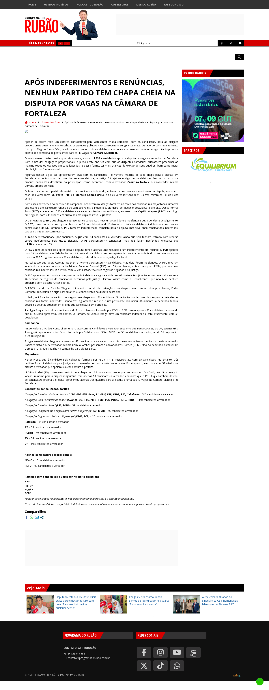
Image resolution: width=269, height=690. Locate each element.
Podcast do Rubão (90, 4)
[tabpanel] (213, 110)
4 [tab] (219, 144)
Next (247, 109)
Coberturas (119, 4)
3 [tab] (213, 144)
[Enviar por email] (37, 517)
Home (32, 4)
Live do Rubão (146, 4)
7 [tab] (143, 616)
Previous (179, 109)
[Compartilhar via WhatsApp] (31, 517)
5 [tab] (224, 144)
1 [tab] (202, 144)
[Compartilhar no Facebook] (26, 517)
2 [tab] (208, 144)
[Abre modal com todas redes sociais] (42, 517)
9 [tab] (154, 616)
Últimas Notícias (56, 4)
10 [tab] (159, 616)
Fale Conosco (174, 4)
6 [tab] (137, 616)
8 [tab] (148, 616)
